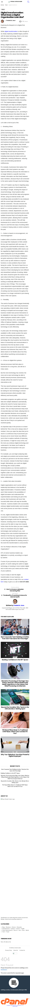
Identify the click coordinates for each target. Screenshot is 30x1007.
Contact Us (22, 950)
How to (15, 930)
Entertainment (15, 704)
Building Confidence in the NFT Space (15, 660)
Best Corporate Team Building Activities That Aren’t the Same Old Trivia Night (15, 638)
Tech (3, 931)
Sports (27, 930)
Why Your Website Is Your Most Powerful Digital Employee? (15, 755)
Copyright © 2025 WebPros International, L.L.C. (15, 1005)
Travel (7, 931)
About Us (15, 950)
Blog (15, 634)
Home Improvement (7, 930)
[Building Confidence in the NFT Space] (15, 650)
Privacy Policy (8, 950)
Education (19, 927)
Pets (23, 930)
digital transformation (11, 31)
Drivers (13, 927)
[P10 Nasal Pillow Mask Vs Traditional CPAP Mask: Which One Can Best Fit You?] (15, 720)
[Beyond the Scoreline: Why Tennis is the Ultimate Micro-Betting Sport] (15, 697)
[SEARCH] (28, 1)
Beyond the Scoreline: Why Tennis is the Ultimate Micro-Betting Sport (15, 708)
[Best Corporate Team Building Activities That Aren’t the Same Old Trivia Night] (15, 627)
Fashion (13, 928)
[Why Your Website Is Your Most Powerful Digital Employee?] (15, 745)
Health (22, 928)
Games (18, 928)
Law (19, 930)
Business (8, 927)
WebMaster (4, 969)
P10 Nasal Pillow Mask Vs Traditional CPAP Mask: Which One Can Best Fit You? (15, 731)
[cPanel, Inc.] (15, 1004)
